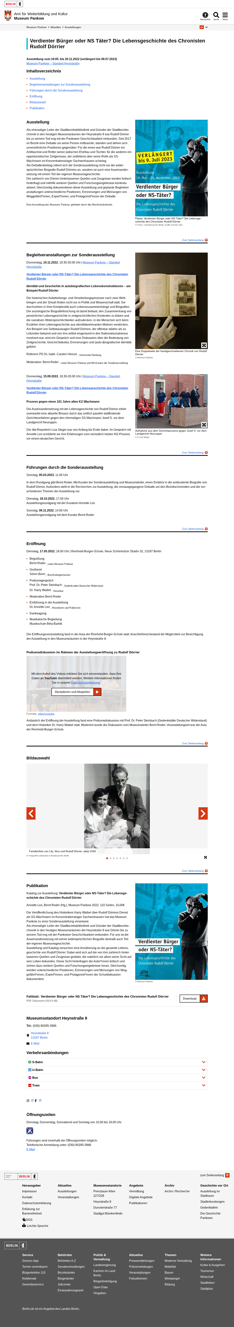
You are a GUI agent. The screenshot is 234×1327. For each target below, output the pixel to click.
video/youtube (46, 713)
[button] (204, 27)
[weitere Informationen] (7, 16)
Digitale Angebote (141, 1197)
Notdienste (29, 1278)
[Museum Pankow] (21, 1176)
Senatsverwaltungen (71, 1266)
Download (189, 998)
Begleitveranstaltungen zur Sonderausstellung (60, 84)
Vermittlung (136, 1191)
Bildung (170, 1284)
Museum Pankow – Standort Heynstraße (53, 63)
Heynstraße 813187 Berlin (40, 1035)
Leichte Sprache (37, 1225)
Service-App (30, 1260)
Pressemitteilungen (141, 1260)
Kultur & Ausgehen (212, 1265)
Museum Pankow (36, 27)
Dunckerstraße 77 (105, 1207)
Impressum (29, 1191)
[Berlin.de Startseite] (13, 4)
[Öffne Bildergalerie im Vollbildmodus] (205, 857)
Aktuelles (55, 27)
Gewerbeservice (33, 1284)
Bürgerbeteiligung (105, 1281)
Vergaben (99, 1293)
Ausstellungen (73, 27)
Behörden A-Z (67, 1260)
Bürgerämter (66, 1278)
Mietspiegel (172, 1278)
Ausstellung (37, 78)
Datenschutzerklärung (85, 682)
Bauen (169, 1272)
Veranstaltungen (68, 1197)
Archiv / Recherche (177, 1191)
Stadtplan (206, 1288)
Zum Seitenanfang (193, 240)
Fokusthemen (138, 1278)
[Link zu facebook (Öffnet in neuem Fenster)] (37, 1100)
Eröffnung (36, 96)
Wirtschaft (206, 1276)
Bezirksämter (66, 1272)
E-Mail (35, 1044)
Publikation (37, 108)
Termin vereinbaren (35, 1266)
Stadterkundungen (212, 1201)
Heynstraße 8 (102, 1201)
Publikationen (138, 1203)
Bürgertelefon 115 (34, 1272)
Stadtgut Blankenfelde (107, 1213)
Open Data (100, 1287)
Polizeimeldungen (141, 1266)
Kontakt (27, 1197)
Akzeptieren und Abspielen (72, 691)
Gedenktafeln (209, 1207)
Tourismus (207, 1270)
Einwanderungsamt (70, 1290)
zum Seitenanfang (212, 1175)
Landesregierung (104, 1265)
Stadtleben (207, 1282)
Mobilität (170, 1266)
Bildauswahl (38, 102)
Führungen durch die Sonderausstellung (56, 90)
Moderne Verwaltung (178, 1260)
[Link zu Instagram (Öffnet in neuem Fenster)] (29, 1100)
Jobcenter (64, 1284)
